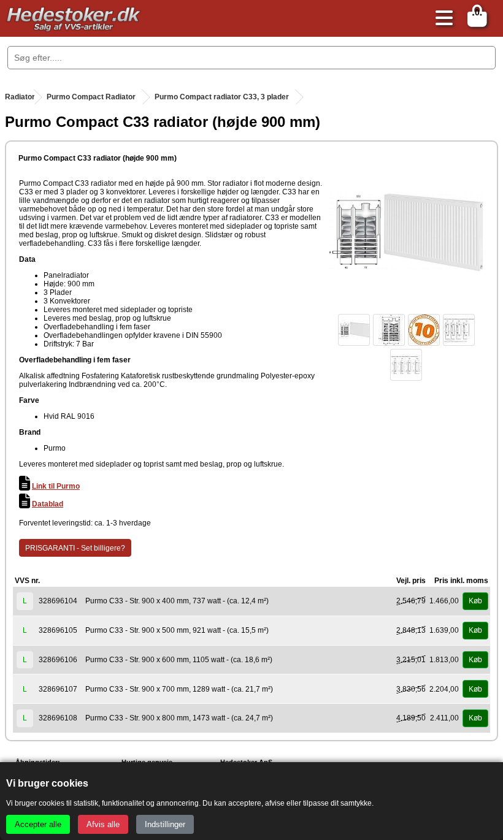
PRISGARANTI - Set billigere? (75, 548)
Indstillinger (165, 824)
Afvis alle (103, 824)
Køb (475, 601)
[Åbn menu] (441, 18)
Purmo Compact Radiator (91, 97)
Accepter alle (38, 824)
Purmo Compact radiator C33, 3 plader (222, 97)
